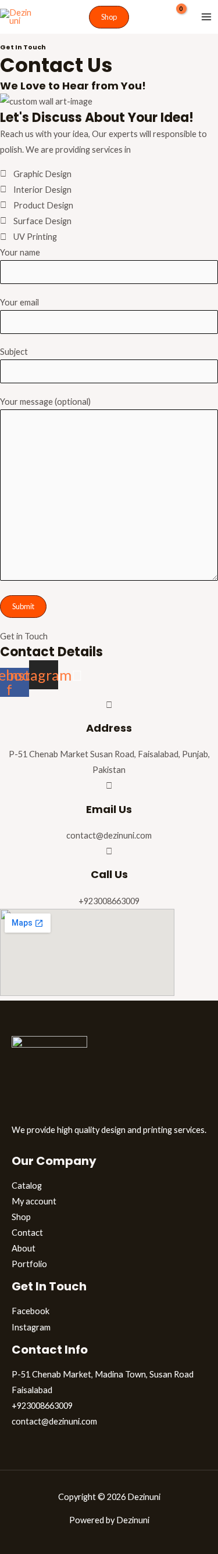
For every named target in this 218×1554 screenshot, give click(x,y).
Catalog (27, 1185)
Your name (20, 252)
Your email (19, 302)
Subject (14, 352)
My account (34, 1201)
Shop (21, 1217)
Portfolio (29, 1264)
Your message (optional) (45, 402)
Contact (27, 1233)
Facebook (30, 1311)
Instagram (31, 1327)
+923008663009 (42, 1406)
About (23, 1248)
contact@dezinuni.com (54, 1421)
